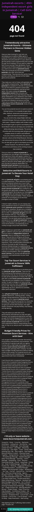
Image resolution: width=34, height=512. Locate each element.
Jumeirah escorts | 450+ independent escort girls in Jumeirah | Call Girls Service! (17, 8)
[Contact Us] (22, 16)
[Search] (19, 16)
